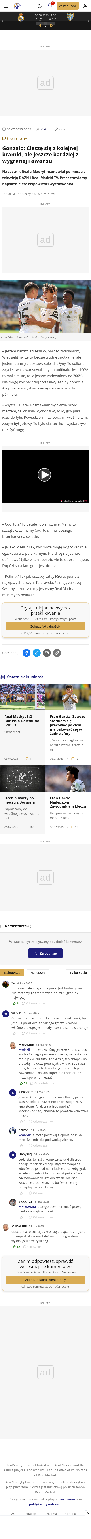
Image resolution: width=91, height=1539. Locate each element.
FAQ (13, 1514)
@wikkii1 (25, 1049)
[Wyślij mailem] (47, 653)
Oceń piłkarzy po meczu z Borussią (19, 800)
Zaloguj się (48, 953)
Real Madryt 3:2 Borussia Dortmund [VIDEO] (21, 720)
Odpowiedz (33, 1003)
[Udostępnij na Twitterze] (37, 653)
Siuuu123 (25, 1201)
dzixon (24, 1130)
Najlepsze (37, 972)
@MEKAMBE (28, 1206)
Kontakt (70, 1514)
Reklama (50, 1514)
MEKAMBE (26, 1044)
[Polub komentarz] (23, 1193)
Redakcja (30, 1514)
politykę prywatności (45, 1504)
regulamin (67, 1499)
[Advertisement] (45, 1528)
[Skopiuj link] (57, 653)
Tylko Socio (78, 972)
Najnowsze (12, 972)
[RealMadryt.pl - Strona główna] (17, 6)
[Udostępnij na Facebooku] (26, 653)
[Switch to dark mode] (40, 6)
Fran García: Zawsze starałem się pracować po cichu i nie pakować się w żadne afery (67, 725)
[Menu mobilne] (6, 6)
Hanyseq (25, 1154)
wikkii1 (16, 1013)
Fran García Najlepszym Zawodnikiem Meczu (68, 802)
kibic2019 (26, 1092)
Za (13, 983)
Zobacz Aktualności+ (45, 626)
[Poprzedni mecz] (2, 21)
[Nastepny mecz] (88, 21)
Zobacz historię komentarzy (45, 1280)
